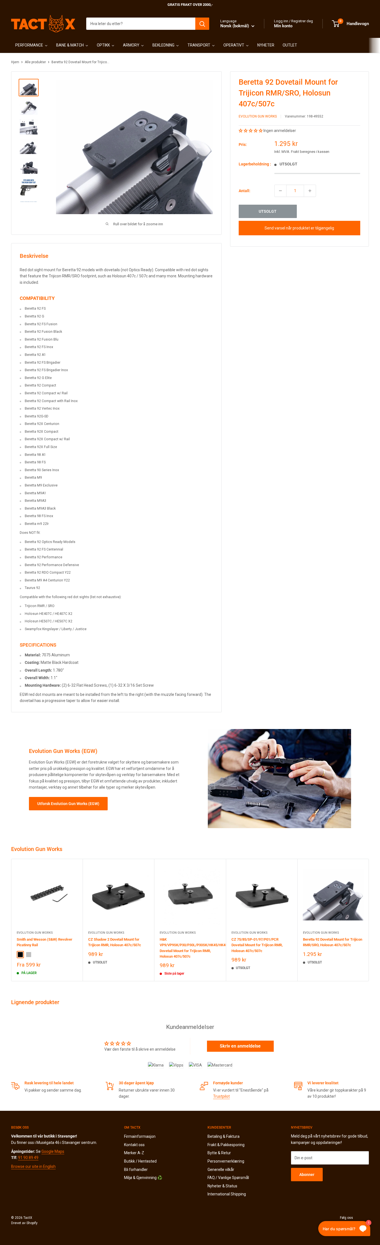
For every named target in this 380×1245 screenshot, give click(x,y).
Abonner (306, 1174)
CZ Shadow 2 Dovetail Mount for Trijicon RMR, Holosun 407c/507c (114, 942)
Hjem (15, 62)
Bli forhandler (136, 1169)
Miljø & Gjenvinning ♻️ (143, 1177)
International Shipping (227, 1194)
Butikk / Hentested (140, 1161)
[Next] (369, 920)
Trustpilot (221, 1096)
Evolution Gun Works (258, 116)
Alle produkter (35, 62)
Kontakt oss (134, 1145)
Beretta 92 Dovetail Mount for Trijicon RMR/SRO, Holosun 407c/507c (332, 942)
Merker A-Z (134, 1153)
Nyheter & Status (222, 1186)
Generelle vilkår (221, 1169)
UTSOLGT (268, 211)
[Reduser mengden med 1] (280, 191)
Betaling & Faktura (224, 1136)
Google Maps (52, 1151)
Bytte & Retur (219, 1153)
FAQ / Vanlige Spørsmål (228, 1177)
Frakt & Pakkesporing (226, 1145)
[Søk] (202, 24)
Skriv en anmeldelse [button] (240, 1046)
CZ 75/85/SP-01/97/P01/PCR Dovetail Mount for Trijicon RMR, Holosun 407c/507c (257, 945)
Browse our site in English (33, 1166)
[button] (251, 130)
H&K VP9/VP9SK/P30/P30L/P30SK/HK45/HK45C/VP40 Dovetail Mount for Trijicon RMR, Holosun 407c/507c (190, 947)
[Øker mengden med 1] (310, 191)
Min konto (283, 25)
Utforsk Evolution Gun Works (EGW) (68, 803)
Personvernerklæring (226, 1161)
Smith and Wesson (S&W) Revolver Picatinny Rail (44, 942)
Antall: (244, 190)
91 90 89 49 (28, 1157)
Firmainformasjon (140, 1136)
